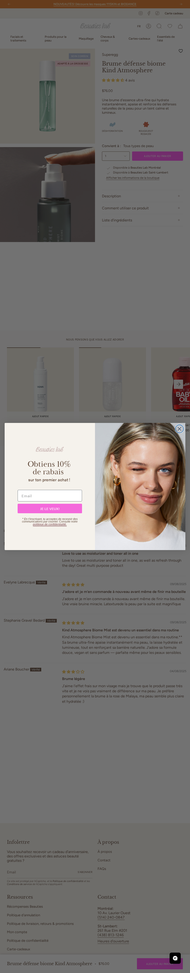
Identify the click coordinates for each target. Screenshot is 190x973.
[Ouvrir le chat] (175, 958)
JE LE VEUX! (50, 508)
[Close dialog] (179, 429)
